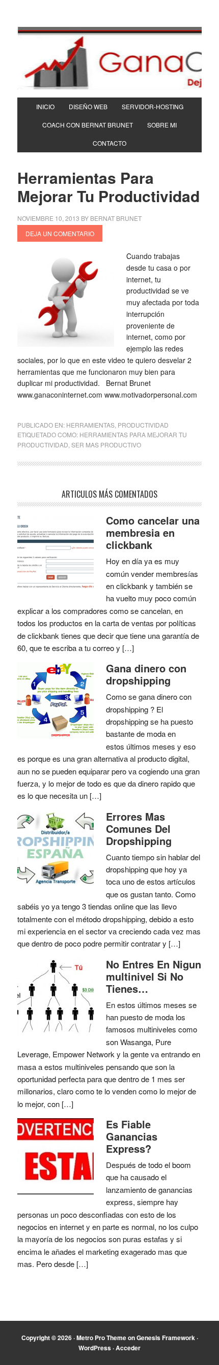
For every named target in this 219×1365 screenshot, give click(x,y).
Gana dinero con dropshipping (146, 674)
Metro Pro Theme (101, 1337)
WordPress (94, 1347)
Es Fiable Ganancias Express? (131, 1136)
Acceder (128, 1347)
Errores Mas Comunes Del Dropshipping (139, 828)
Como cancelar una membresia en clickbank (153, 532)
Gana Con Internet (109, 57)
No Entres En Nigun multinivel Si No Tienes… (153, 976)
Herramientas (90, 424)
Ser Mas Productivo (106, 444)
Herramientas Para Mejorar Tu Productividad (108, 187)
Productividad (143, 424)
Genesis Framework (165, 1337)
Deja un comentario (59, 233)
